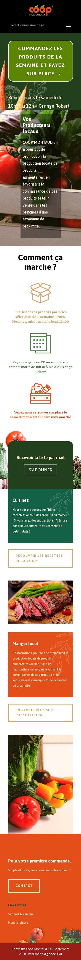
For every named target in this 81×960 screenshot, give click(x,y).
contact (24, 885)
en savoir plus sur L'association (34, 712)
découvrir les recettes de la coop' (39, 558)
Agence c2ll (53, 954)
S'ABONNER (40, 470)
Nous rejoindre (18, 922)
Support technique (21, 914)
